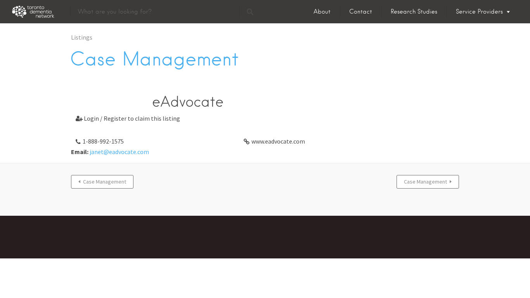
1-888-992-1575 (103, 141)
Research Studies (414, 11)
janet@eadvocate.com (119, 152)
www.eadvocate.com (278, 141)
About (322, 11)
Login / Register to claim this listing (128, 118)
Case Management (104, 181)
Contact (360, 11)
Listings (81, 37)
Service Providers (479, 11)
